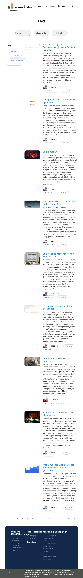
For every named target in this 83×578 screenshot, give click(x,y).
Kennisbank (50, 6)
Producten (37, 6)
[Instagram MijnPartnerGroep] (63, 532)
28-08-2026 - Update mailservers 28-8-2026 (49, 538)
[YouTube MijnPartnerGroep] (69, 532)
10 (59, 518)
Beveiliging (48, 192)
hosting (14, 51)
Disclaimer (14, 550)
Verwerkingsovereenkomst (20, 543)
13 (74, 518)
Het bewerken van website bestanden (58, 307)
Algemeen (68, 346)
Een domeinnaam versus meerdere (56, 360)
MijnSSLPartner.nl (17, 7)
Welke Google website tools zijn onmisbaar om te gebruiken (58, 467)
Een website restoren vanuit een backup (58, 255)
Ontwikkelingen (50, 91)
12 (69, 518)
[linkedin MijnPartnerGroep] (66, 532)
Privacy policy (15, 545)
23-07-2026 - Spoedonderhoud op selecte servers (49, 556)
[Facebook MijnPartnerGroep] (60, 532)
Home (26, 6)
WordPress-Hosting (18, 60)
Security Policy (16, 548)
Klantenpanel (31, 538)
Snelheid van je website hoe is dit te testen (60, 414)
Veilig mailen (50, 151)
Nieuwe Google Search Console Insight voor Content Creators (59, 47)
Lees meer (66, 91)
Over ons (12, 11)
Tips (66, 453)
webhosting (15, 56)
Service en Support (65, 6)
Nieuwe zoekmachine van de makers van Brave (59, 203)
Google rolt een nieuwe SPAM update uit (59, 101)
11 (64, 518)
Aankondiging (31, 536)
